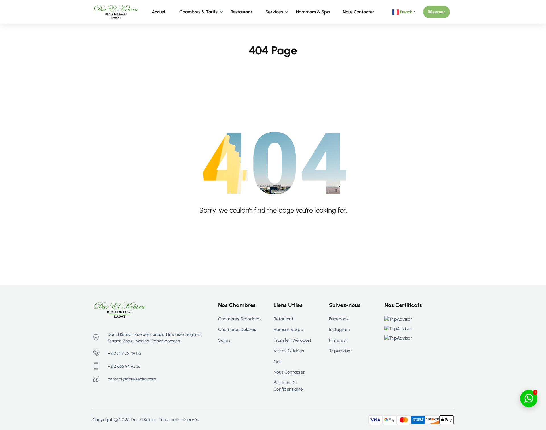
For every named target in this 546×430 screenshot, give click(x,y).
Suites (224, 340)
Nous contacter (358, 12)
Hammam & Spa (313, 12)
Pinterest (338, 340)
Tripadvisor (340, 350)
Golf (278, 361)
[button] (436, 12)
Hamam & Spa (288, 329)
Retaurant (283, 319)
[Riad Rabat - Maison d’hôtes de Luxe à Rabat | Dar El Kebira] (115, 11)
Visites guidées (289, 350)
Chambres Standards (240, 319)
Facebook (339, 319)
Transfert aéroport (292, 340)
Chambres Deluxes (237, 329)
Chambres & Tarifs (198, 12)
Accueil (159, 12)
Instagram (339, 329)
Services (274, 12)
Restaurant (241, 12)
